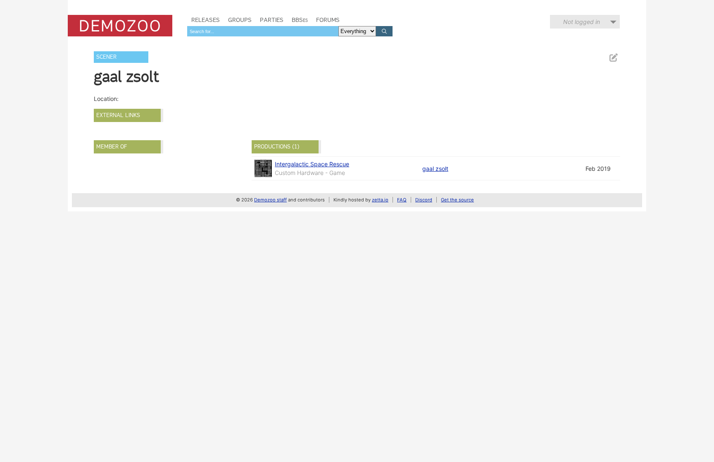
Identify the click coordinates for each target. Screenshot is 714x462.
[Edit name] (613, 58)
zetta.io (380, 200)
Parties (271, 20)
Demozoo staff (270, 200)
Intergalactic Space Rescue (312, 164)
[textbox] (262, 31)
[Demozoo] (120, 25)
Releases (205, 20)
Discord (423, 200)
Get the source (457, 200)
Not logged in (581, 21)
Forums (328, 20)
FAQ (402, 200)
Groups (240, 20)
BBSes (300, 20)
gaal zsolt (435, 168)
